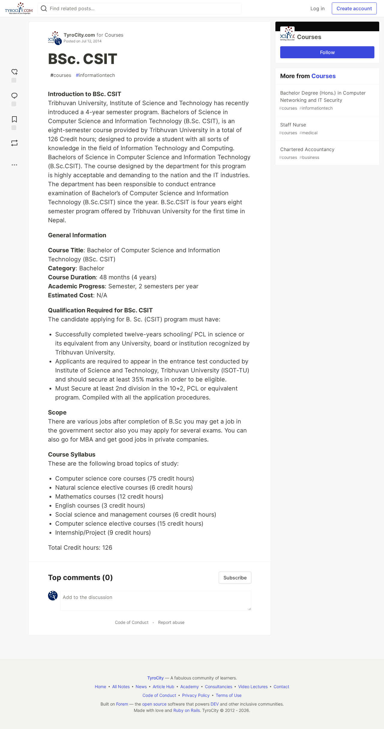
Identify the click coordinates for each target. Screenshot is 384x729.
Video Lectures (253, 686)
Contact (281, 686)
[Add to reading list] (14, 122)
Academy (189, 686)
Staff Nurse (298, 128)
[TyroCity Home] (19, 8)
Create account (354, 8)
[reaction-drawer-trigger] (14, 74)
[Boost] (14, 143)
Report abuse (171, 622)
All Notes (121, 686)
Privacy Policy (196, 695)
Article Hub (163, 686)
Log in (317, 8)
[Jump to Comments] (14, 98)
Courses (114, 35)
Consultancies (218, 686)
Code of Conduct (131, 622)
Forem (122, 703)
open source (154, 703)
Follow (327, 52)
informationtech (95, 75)
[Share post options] (14, 165)
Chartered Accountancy (306, 153)
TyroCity (155, 677)
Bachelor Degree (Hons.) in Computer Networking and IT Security (322, 100)
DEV (215, 703)
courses (60, 75)
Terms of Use (229, 695)
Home (100, 686)
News (141, 686)
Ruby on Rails (186, 710)
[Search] (44, 8)
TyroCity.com (79, 35)
